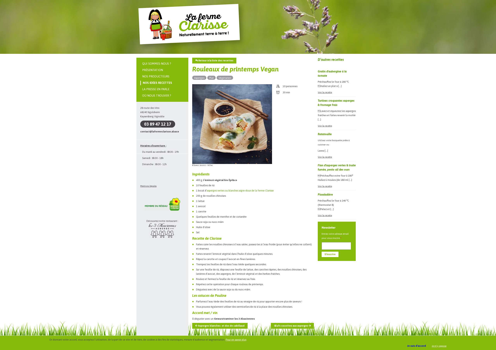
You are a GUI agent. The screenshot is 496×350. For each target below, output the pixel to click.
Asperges (199, 77)
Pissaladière (325, 194)
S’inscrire (330, 254)
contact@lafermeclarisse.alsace (159, 131)
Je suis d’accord (416, 345)
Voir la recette (325, 92)
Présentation (152, 70)
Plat (211, 77)
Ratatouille (325, 134)
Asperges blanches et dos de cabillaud (221, 325)
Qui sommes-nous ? (156, 63)
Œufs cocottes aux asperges (291, 325)
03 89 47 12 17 (157, 124)
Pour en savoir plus (236, 339)
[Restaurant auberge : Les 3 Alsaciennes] (162, 237)
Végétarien (225, 77)
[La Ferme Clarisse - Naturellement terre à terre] (192, 49)
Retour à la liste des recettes (215, 60)
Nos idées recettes (157, 82)
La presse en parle (155, 89)
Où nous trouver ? (156, 95)
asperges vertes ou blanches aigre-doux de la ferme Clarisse (240, 190)
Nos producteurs (155, 76)
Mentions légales (148, 186)
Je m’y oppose (439, 346)
